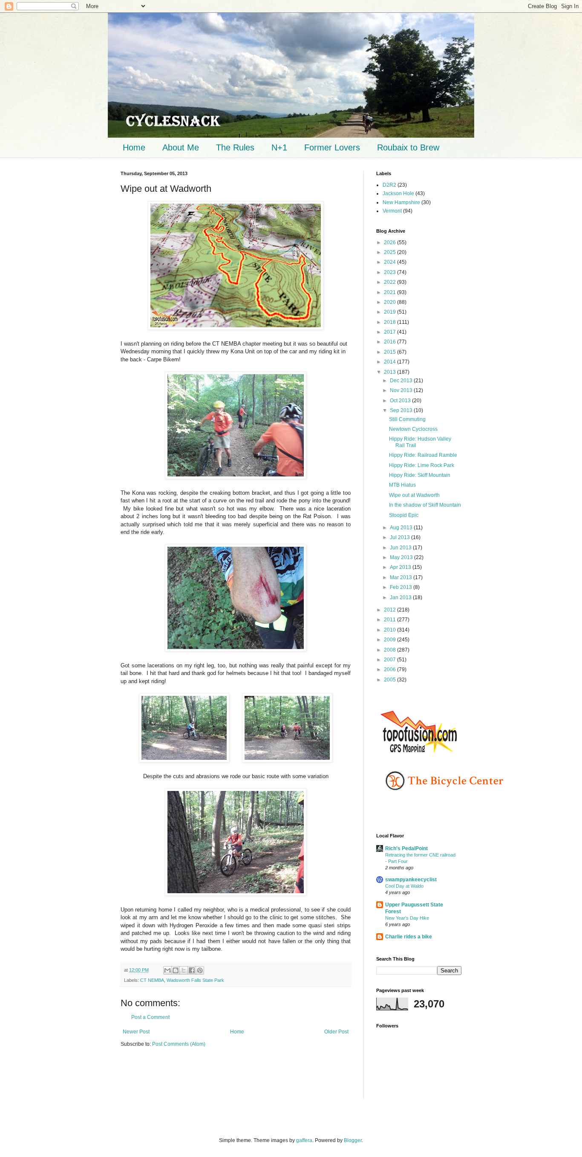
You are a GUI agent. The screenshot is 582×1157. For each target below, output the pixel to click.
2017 (390, 332)
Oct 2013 (401, 401)
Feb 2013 (401, 587)
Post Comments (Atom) (178, 1044)
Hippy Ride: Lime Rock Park (421, 465)
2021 (390, 292)
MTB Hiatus (402, 485)
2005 (390, 680)
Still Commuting (407, 419)
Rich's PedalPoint (406, 848)
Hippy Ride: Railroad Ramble (423, 455)
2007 (390, 660)
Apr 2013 (401, 567)
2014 (390, 362)
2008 (390, 650)
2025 (390, 252)
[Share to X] (183, 970)
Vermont (392, 211)
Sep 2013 (402, 410)
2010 (390, 630)
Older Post (336, 1032)
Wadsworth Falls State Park (195, 980)
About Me (180, 147)
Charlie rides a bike (408, 937)
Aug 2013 (402, 528)
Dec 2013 (402, 381)
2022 (390, 282)
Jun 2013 (401, 548)
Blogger (353, 1140)
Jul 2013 (400, 537)
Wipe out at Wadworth (414, 495)
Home (134, 147)
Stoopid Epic (403, 515)
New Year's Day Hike (407, 917)
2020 (390, 302)
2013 (390, 372)
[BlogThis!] (175, 970)
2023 (390, 272)
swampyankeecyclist (411, 880)
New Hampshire (401, 202)
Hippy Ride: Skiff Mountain (419, 475)
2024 (390, 262)
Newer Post (136, 1032)
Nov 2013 (402, 390)
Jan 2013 (401, 597)
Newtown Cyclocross (413, 429)
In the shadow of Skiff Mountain (425, 505)
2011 (390, 620)
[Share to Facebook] (191, 970)
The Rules (235, 147)
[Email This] (167, 970)
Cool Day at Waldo (404, 886)
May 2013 (402, 557)
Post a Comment (150, 1017)
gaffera (304, 1140)
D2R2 (389, 185)
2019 (390, 312)
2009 (390, 640)
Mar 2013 (401, 577)
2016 (390, 342)
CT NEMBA (152, 980)
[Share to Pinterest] (200, 970)
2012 (390, 610)
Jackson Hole (398, 193)
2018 (390, 322)
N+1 (279, 147)
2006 (390, 669)
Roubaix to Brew (408, 147)
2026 (390, 242)
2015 (390, 352)
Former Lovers (332, 147)
